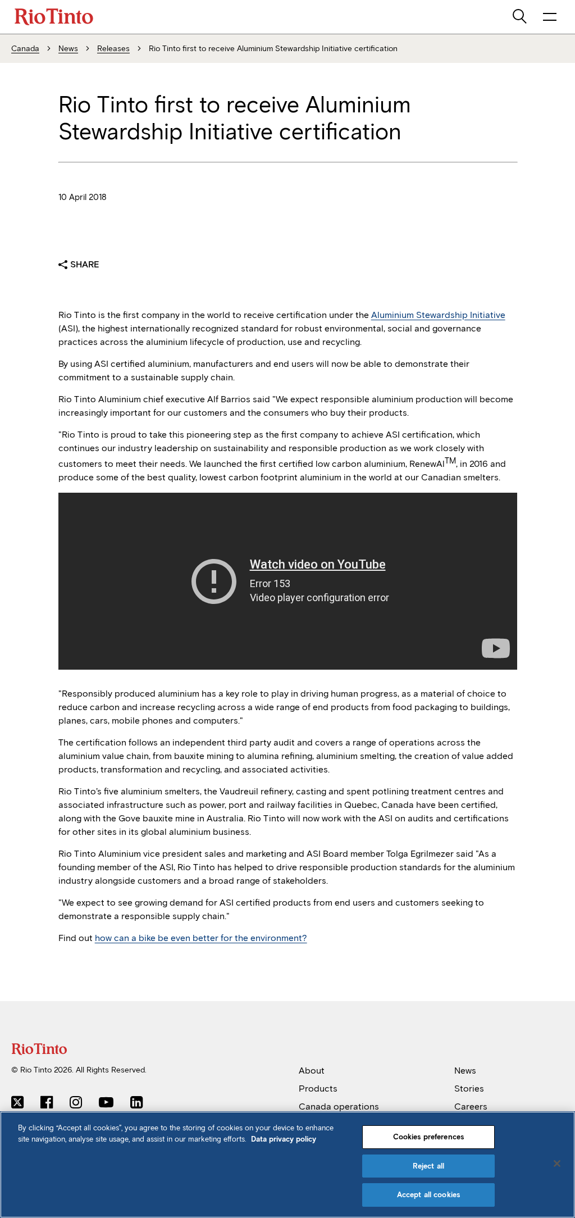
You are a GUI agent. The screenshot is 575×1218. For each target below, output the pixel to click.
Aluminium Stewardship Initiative (438, 315)
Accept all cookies (428, 1194)
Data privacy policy (283, 1139)
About (312, 1070)
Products (318, 1088)
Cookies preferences (428, 1137)
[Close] (557, 1163)
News (465, 1070)
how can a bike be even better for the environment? (201, 938)
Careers (470, 1106)
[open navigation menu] (550, 17)
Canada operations (339, 1106)
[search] (520, 17)
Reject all (428, 1166)
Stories (469, 1088)
